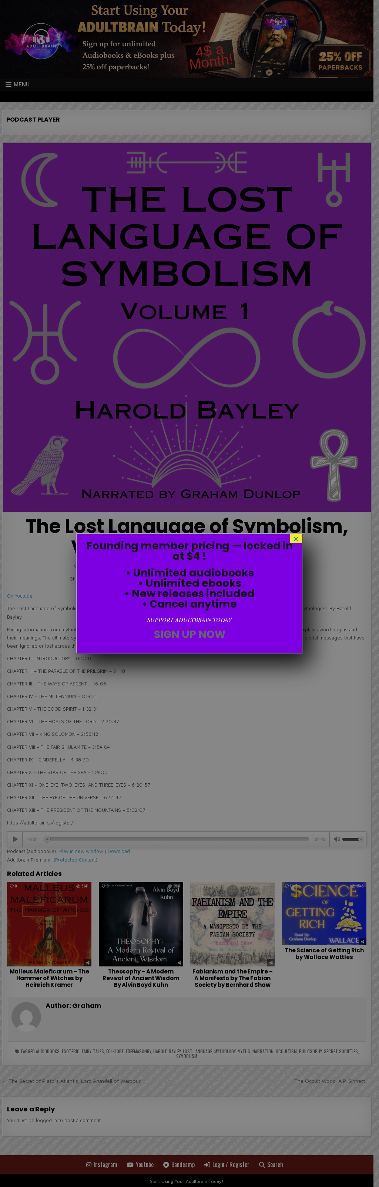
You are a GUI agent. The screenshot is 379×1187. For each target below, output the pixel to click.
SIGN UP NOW (189, 634)
